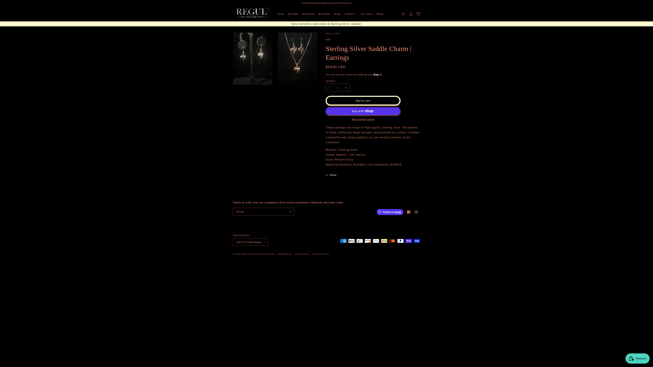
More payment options (363, 119)
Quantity (330, 81)
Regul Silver (248, 254)
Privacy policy (302, 254)
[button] (351, 14)
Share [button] (333, 174)
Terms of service (320, 254)
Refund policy (284, 254)
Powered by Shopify (264, 254)
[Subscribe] (290, 212)
